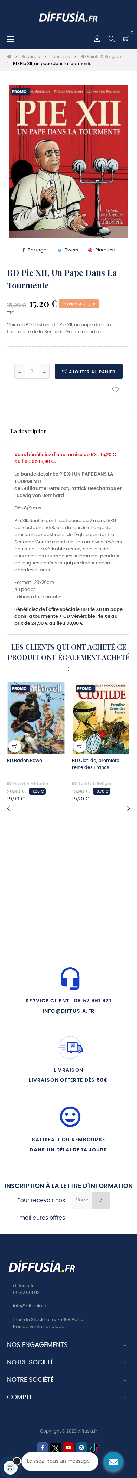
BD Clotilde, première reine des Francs (95, 764)
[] (14, 746)
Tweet (72, 250)
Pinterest (105, 250)
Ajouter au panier (91, 372)
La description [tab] (29, 431)
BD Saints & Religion (93, 783)
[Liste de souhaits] (116, 389)
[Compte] (97, 38)
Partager (38, 250)
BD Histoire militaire (27, 783)
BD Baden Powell (25, 760)
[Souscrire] (101, 1200)
